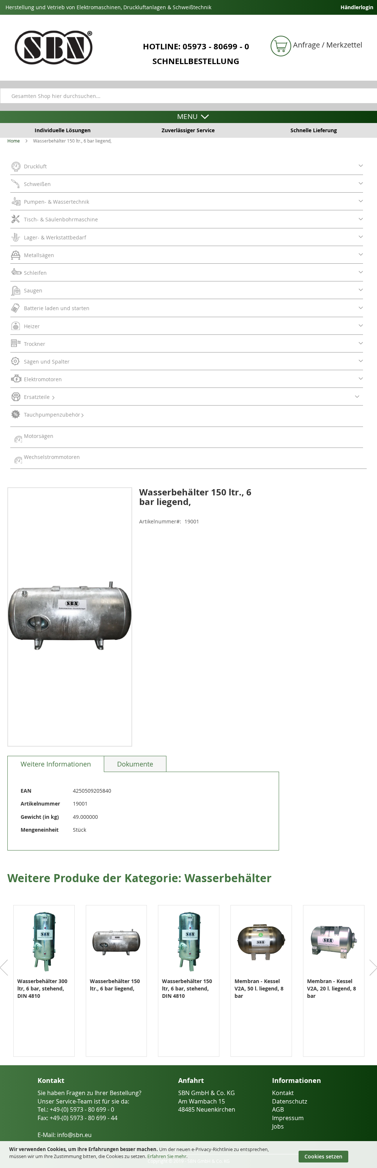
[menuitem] (186, 168)
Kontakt (283, 1093)
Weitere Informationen (56, 764)
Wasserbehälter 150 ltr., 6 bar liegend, (115, 985)
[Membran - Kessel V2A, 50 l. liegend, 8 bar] (261, 973)
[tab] (55, 764)
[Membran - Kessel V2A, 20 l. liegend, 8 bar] (333, 973)
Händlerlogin (357, 7)
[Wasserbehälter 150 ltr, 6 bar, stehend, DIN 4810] (188, 973)
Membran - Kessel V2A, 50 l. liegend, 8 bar (259, 988)
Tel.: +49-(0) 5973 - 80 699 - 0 (76, 1109)
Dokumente (135, 764)
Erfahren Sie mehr (166, 1156)
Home (13, 141)
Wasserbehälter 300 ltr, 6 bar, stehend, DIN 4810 (42, 988)
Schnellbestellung (195, 61)
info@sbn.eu (74, 1135)
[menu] (188, 313)
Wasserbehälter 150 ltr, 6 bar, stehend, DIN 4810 (187, 988)
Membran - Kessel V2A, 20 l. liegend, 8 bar (331, 988)
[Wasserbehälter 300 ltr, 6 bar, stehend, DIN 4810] (44, 973)
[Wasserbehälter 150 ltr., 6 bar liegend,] (116, 973)
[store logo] (70, 47)
